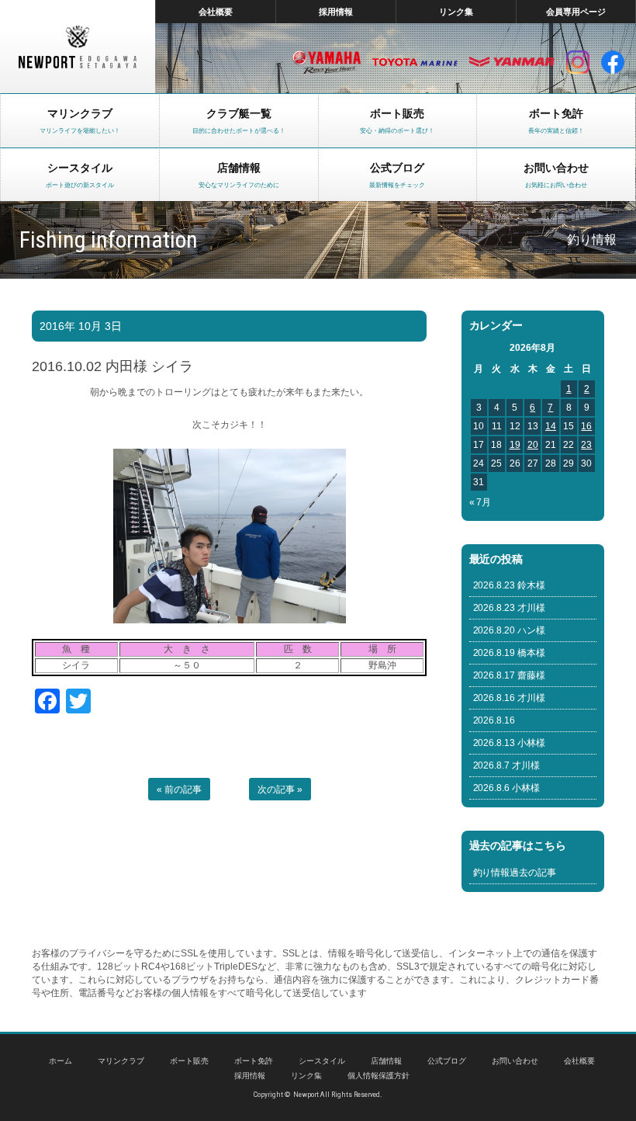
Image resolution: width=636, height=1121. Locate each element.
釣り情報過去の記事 (515, 872)
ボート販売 (189, 1061)
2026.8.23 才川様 (509, 607)
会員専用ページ (576, 11)
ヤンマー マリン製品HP (512, 62)
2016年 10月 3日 (81, 326)
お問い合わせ (515, 1061)
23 (586, 444)
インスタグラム (577, 62)
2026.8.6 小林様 (507, 788)
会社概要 (216, 11)
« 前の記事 (179, 789)
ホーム (60, 1061)
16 (586, 426)
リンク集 (456, 11)
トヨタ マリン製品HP (415, 62)
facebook (612, 62)
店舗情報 (386, 1061)
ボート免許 (253, 1061)
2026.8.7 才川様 (507, 765)
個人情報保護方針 (378, 1075)
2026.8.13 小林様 (509, 743)
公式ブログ (446, 1061)
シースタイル (322, 1061)
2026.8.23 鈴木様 (509, 585)
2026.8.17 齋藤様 (509, 675)
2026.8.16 (494, 720)
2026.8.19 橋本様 (509, 652)
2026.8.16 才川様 (509, 697)
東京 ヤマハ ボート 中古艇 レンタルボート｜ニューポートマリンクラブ (77, 46)
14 (550, 426)
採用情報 (336, 11)
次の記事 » (280, 789)
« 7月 (480, 502)
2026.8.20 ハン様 (509, 630)
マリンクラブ (121, 1061)
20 (532, 444)
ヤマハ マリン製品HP (326, 62)
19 (515, 444)
